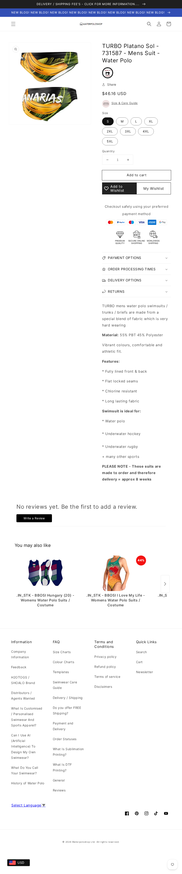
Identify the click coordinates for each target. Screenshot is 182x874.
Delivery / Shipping (68, 698)
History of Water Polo (27, 783)
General (59, 780)
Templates (61, 672)
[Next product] (165, 584)
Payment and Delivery (63, 726)
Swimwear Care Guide (65, 685)
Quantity (108, 151)
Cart (139, 662)
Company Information (20, 654)
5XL (110, 141)
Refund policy (105, 666)
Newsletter (144, 672)
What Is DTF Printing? (62, 767)
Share (111, 84)
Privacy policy (105, 656)
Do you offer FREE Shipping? (67, 710)
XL (151, 121)
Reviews (59, 790)
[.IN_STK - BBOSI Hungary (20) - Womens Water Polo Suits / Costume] (45, 573)
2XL (110, 131)
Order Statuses (65, 739)
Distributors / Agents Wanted (23, 695)
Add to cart (136, 175)
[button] (13, 24)
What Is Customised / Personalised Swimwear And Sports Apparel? (26, 716)
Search (141, 652)
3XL (128, 131)
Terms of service (107, 676)
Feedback (19, 667)
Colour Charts (63, 662)
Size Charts (62, 652)
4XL (146, 131)
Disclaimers (103, 686)
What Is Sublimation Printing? (68, 751)
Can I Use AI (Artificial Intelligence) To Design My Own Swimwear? (23, 746)
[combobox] (18, 862)
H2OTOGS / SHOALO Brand (23, 680)
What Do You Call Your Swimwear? (24, 770)
